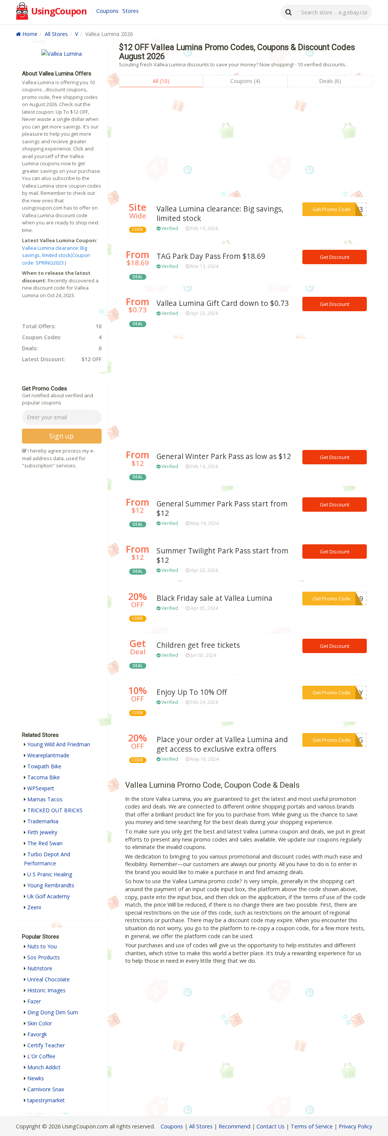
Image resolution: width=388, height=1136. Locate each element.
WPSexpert (40, 788)
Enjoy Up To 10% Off (191, 692)
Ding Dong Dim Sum (52, 1012)
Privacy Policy (355, 1126)
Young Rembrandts (50, 885)
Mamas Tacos (45, 799)
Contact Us (271, 1126)
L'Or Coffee (41, 1056)
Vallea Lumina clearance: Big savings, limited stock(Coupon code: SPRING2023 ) (56, 255)
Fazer (34, 1001)
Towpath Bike (44, 766)
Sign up (61, 435)
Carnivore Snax (45, 1089)
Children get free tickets (198, 645)
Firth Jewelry (42, 832)
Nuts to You (42, 946)
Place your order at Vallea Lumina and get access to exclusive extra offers (222, 744)
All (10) (161, 81)
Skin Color (39, 1023)
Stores (130, 10)
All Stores (56, 34)
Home (29, 34)
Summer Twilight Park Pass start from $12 (222, 555)
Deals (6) (330, 81)
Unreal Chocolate (48, 979)
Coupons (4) (245, 81)
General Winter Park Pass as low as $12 (223, 456)
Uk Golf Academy (48, 896)
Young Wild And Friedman (58, 744)
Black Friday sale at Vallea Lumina (214, 598)
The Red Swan (45, 843)
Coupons (107, 10)
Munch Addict (44, 1067)
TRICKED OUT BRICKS (55, 810)
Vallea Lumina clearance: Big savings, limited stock (219, 213)
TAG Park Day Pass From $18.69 (210, 256)
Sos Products (43, 957)
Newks (35, 1078)
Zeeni (34, 907)
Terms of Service (312, 1126)
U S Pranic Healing (49, 874)
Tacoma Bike (43, 777)
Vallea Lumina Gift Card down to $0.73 (222, 303)
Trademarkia (42, 821)
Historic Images (46, 990)
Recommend (234, 1126)
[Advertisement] (245, 144)
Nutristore (39, 968)
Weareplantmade (48, 755)
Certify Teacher (46, 1045)
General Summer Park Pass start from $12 (222, 508)
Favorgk (37, 1034)
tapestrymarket (46, 1100)
